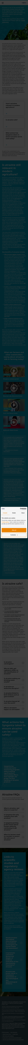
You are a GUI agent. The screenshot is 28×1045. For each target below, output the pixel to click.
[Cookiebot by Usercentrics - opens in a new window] (20, 509)
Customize (13, 534)
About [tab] (23, 512)
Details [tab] (14, 512)
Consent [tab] (5, 512)
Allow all (14, 530)
